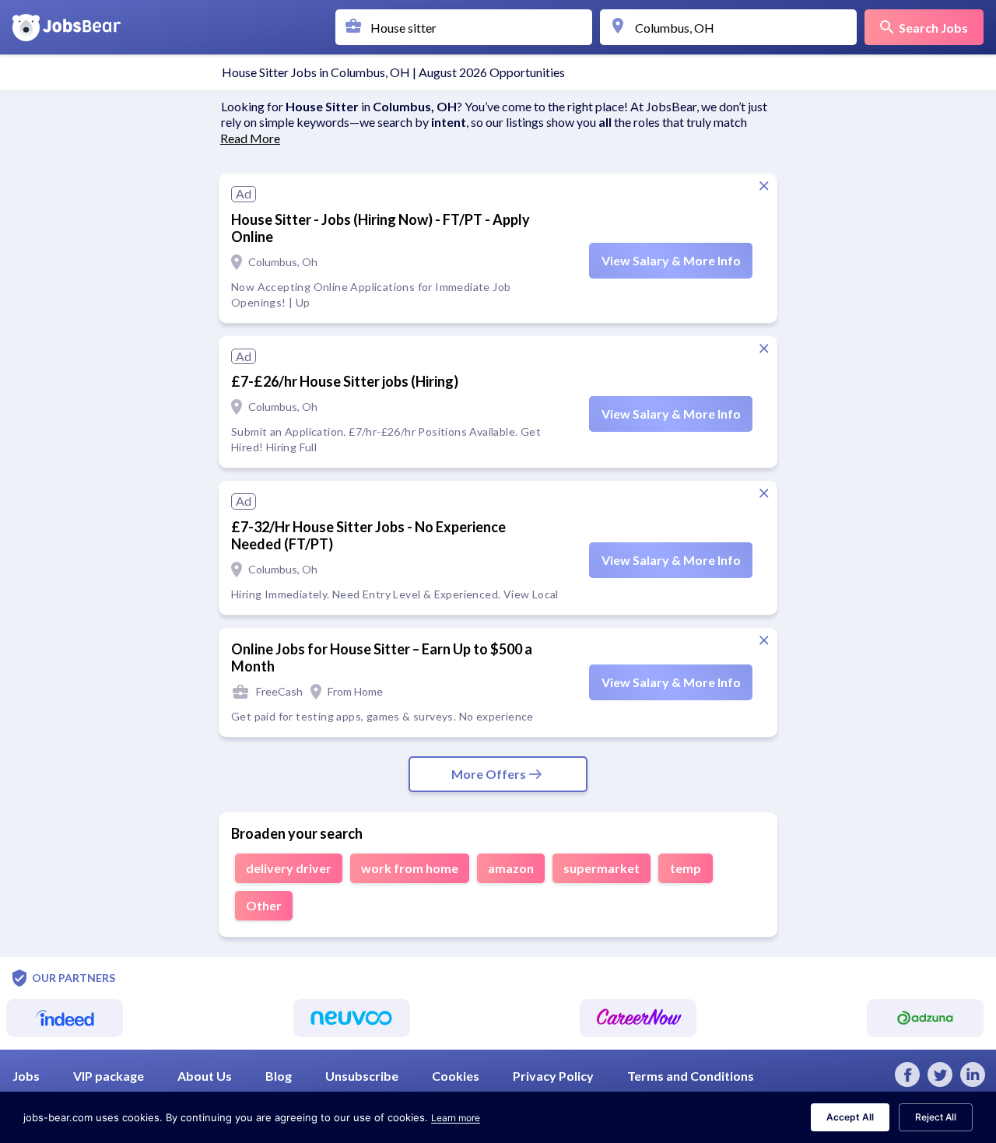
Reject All (935, 1117)
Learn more (455, 1118)
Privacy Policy (553, 1075)
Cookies (455, 1075)
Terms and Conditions (690, 1075)
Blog (278, 1075)
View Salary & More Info (671, 260)
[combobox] (467, 27)
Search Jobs (933, 27)
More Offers (488, 773)
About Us (204, 1075)
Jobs (26, 1075)
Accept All (850, 1117)
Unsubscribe (361, 1075)
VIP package (108, 1075)
